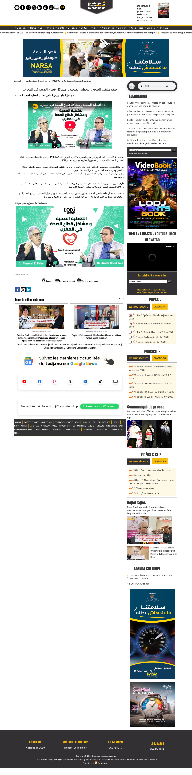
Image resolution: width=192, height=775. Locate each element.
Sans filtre (102, 429)
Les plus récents (138, 306)
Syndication (103, 763)
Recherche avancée (138, 153)
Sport (95, 27)
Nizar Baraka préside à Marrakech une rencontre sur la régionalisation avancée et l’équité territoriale (149, 510)
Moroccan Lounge (49, 426)
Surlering (82, 426)
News (33, 27)
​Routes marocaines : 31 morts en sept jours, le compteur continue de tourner (151, 104)
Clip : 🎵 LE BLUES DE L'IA (147, 493)
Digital (50, 27)
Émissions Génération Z (54, 347)
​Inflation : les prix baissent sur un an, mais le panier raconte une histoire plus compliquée (150, 113)
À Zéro (91, 426)
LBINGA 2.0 (86, 422)
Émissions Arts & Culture (60, 344)
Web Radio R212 (157, 748)
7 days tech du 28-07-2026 (151, 342)
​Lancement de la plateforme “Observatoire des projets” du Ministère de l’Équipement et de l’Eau (163, 552)
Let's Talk (34, 426)
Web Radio (137, 27)
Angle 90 (100, 426)
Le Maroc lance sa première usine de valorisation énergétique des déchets (146, 142)
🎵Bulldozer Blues (144, 488)
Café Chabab (111, 426)
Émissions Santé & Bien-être (77, 81)
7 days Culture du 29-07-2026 (152, 337)
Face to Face (47, 422)
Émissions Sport (74, 347)
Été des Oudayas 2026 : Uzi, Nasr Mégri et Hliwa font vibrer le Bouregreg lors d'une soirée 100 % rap (151, 414)
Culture (84, 27)
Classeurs (160, 306)
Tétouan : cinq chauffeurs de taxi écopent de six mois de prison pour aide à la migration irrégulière (151, 131)
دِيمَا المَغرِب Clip (143, 475)
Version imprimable (89, 281)
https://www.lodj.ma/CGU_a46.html (152, 292)
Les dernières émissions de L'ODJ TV (42, 81)
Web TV (150, 27)
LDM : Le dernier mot (101, 422)
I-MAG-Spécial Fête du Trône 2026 (155, 332)
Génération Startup (64, 422)
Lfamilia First (89, 429)
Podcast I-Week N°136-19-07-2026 (154, 396)
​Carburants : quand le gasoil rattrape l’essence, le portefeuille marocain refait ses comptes (90, 32)
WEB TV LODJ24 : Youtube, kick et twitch (152, 236)
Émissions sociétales (111, 344)
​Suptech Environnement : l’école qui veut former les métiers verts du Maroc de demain (96, 336)
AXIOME (18, 422)
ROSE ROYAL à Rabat (139, 583)
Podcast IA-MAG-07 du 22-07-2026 (154, 391)
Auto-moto (107, 27)
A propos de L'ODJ (35, 747)
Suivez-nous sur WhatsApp (99, 406)
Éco (41, 27)
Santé (60, 27)
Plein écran (170, 246)
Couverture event (42, 429)
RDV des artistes (67, 426)
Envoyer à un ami (67, 281)
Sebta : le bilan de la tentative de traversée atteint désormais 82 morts (149, 121)
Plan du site (88, 763)
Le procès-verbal (73, 429)
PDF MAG (163, 27)
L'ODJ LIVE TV (115, 747)
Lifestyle (72, 27)
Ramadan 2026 (89, 347)
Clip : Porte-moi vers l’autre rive (152, 470)
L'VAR (77, 422)
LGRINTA (116, 422)
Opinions (122, 27)
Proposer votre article (75, 747)
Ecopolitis (58, 429)
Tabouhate (114, 429)
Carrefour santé (31, 422)
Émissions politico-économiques (33, 344)
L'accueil (21, 27)
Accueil (17, 81)
